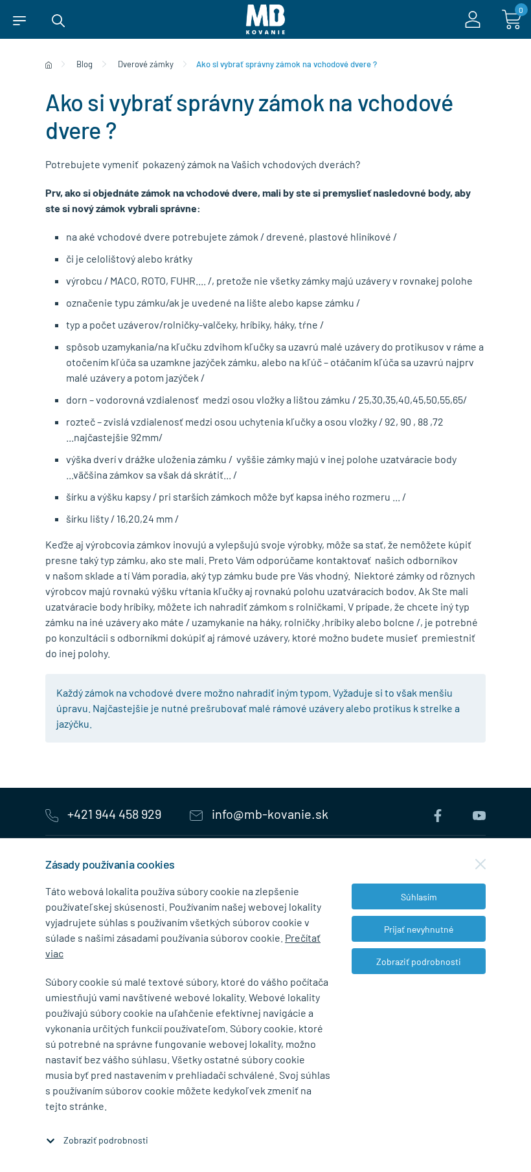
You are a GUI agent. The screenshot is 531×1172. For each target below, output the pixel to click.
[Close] (480, 864)
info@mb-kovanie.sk (268, 813)
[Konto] (472, 19)
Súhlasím (419, 896)
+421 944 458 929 (114, 813)
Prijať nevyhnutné (418, 929)
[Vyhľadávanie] (58, 19)
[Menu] (19, 19)
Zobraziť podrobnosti (105, 1139)
